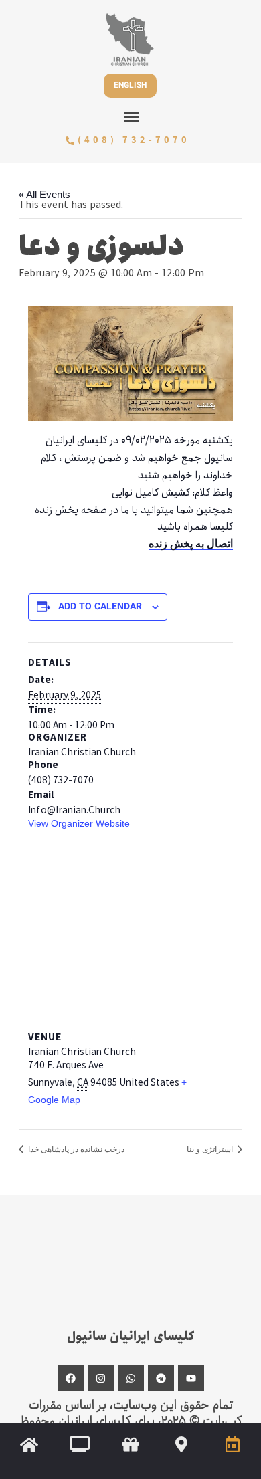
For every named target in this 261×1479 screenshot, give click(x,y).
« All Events (44, 194)
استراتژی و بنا (211, 1149)
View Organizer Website (79, 823)
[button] (132, 117)
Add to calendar (100, 607)
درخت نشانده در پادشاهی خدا (75, 1149)
